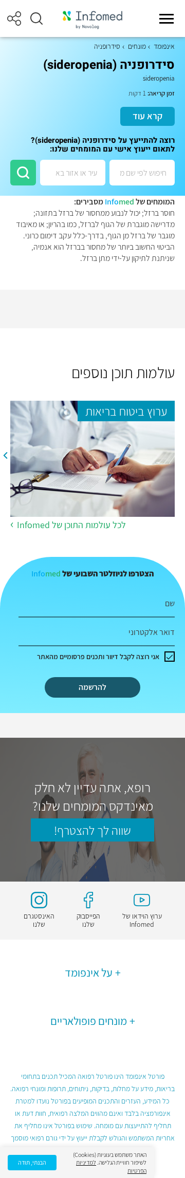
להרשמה (92, 687)
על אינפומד (89, 972)
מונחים (137, 46)
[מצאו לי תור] (23, 172)
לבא (5, 455)
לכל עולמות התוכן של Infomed (71, 525)
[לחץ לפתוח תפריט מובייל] (166, 18)
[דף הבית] (92, 18)
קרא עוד (147, 116)
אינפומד (164, 46)
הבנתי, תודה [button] (32, 1162)
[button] (36, 18)
